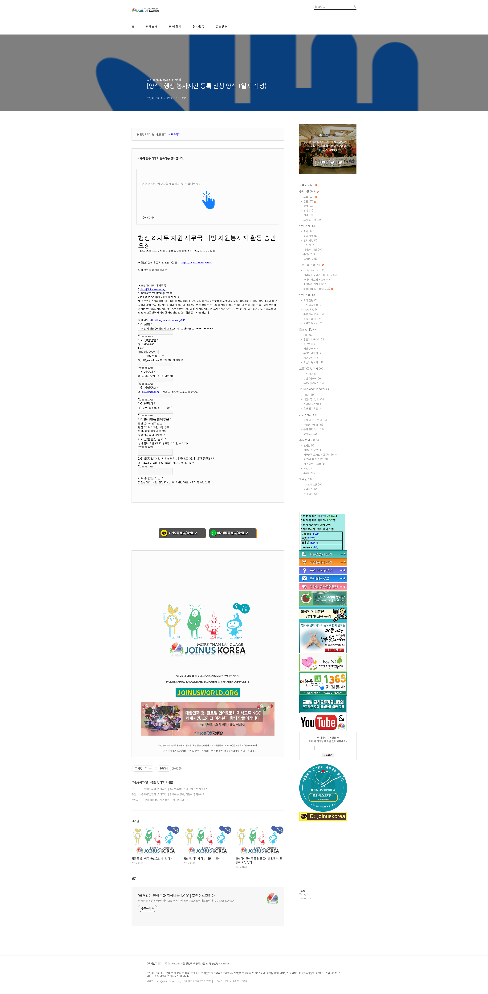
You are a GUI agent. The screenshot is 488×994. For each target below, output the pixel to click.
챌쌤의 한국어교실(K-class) (320, 275)
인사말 (308, 445)
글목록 (306, 185)
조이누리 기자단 (315, 284)
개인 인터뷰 (311, 357)
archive (310, 434)
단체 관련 (310, 374)
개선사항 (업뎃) (313, 399)
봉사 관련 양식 (313, 429)
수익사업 (309, 254)
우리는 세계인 (312, 353)
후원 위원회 (309, 440)
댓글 (134, 878)
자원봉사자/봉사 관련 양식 (164, 79)
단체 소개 (307, 226)
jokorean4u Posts (316, 288)
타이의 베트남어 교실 (317, 279)
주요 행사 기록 (313, 314)
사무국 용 (310, 489)
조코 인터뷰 (308, 329)
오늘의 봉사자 (313, 362)
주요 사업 (310, 236)
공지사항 (307, 191)
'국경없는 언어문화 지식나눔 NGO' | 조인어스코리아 (176, 895)
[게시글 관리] (150, 768)
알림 (308, 201)
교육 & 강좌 (312, 219)
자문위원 (309, 344)
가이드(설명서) (312, 404)
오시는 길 (310, 259)
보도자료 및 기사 (311, 368)
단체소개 (151, 26)
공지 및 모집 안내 (315, 420)
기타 (308, 215)
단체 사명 (310, 240)
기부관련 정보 (312, 450)
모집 (308, 197)
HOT (308, 335)
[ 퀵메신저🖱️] (154, 963)
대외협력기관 (312, 249)
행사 (308, 206)
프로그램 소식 (310, 265)
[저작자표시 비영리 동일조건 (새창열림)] (176, 768)
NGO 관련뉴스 (313, 383)
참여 (308, 210)
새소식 (309, 394)
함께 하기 (175, 26)
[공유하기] (146, 768)
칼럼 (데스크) (312, 378)
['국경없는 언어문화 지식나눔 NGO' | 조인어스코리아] (152, 9)
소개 (307, 231)
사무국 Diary (313, 323)
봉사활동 (198, 26)
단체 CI (309, 245)
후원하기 (309, 473)
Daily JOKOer (314, 270)
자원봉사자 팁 (313, 424)
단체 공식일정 (312, 305)
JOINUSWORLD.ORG (314, 389)
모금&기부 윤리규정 (315, 459)
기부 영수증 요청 (314, 464)
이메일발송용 (312, 484)
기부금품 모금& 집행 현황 (320, 454)
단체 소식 (307, 295)
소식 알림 (310, 300)
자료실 (305, 479)
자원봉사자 (308, 415)
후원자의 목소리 (313, 339)
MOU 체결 (311, 309)
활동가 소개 (312, 318)
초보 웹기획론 (312, 408)
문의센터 (221, 26)
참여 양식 (310, 493)
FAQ (307, 468)
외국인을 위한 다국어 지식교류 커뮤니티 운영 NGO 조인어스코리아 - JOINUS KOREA (186, 900)
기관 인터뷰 (311, 348)
